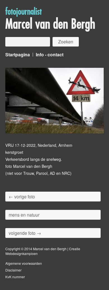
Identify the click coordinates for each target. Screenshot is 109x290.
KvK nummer (15, 276)
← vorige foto (22, 196)
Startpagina (17, 54)
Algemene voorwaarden (23, 263)
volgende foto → (25, 233)
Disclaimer (13, 270)
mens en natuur (24, 215)
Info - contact (49, 54)
